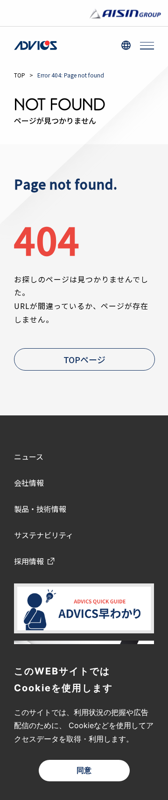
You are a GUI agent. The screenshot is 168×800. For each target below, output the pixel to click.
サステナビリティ (43, 534)
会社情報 (29, 482)
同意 (84, 770)
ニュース (28, 456)
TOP (19, 75)
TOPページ (84, 359)
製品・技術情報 (40, 508)
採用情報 (29, 561)
